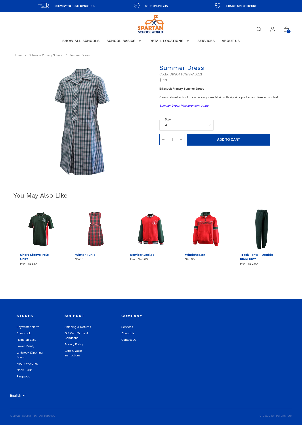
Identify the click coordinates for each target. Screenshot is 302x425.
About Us (127, 333)
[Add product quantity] (181, 139)
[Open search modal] (258, 29)
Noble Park (24, 370)
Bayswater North (28, 327)
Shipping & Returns (78, 327)
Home (17, 55)
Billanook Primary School (45, 55)
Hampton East (26, 340)
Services (127, 327)
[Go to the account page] (272, 29)
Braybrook (24, 333)
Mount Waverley (27, 363)
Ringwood (23, 376)
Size (168, 119)
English (15, 395)
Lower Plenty (25, 346)
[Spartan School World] (151, 24)
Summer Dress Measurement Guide (183, 106)
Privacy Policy (74, 344)
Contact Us (128, 340)
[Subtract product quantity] (163, 139)
